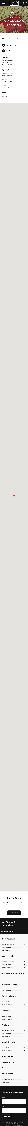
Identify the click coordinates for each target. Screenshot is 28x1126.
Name (3, 1097)
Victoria (5, 1025)
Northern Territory (10, 985)
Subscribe (7, 1116)
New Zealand (8, 1056)
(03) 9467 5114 (6, 96)
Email (4, 1106)
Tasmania (6, 1010)
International (7, 1073)
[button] (14, 496)
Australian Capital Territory (13, 973)
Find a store (15, 912)
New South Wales (9, 939)
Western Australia (10, 996)
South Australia (8, 1042)
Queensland (7, 956)
